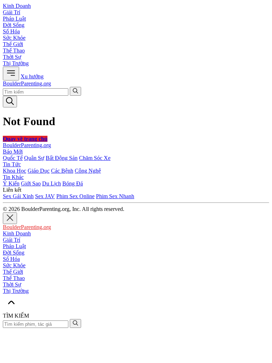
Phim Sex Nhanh (115, 196)
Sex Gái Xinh (18, 196)
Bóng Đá (72, 183)
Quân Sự (34, 158)
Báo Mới (13, 152)
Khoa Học (14, 171)
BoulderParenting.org (27, 83)
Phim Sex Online (75, 196)
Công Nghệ (88, 171)
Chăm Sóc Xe (94, 158)
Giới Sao (31, 183)
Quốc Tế (13, 158)
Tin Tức (12, 164)
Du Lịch (51, 183)
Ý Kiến (11, 183)
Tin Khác (13, 177)
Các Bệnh (62, 171)
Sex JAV (45, 196)
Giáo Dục (39, 171)
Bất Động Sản (62, 158)
